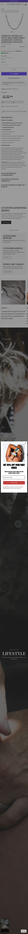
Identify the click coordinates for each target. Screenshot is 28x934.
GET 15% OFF (14, 482)
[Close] (25, 443)
